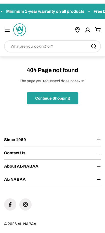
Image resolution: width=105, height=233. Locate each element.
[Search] (94, 46)
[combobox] (52, 46)
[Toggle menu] (7, 30)
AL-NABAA (27, 224)
